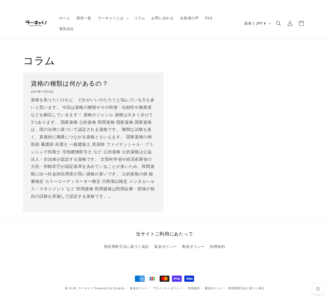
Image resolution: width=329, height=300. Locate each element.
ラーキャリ (85, 288)
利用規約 (217, 246)
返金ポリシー (165, 246)
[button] (113, 18)
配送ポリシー (193, 246)
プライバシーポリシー (168, 288)
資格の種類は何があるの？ (69, 83)
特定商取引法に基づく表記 (126, 246)
